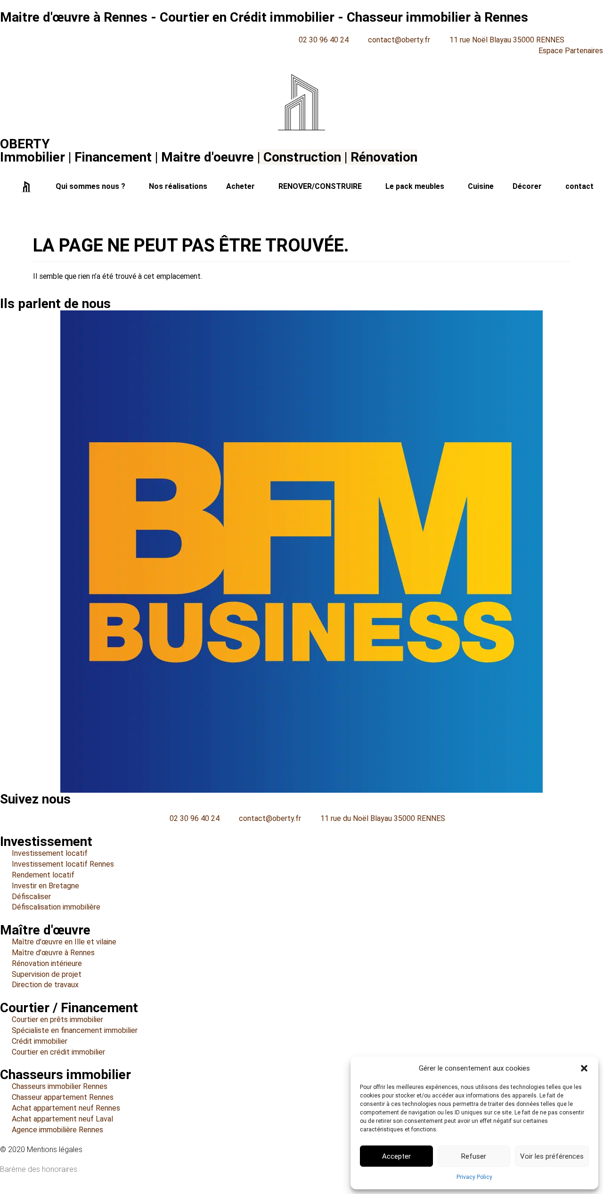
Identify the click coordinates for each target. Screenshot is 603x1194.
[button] (584, 1068)
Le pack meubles (414, 186)
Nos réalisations (178, 186)
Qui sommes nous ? (90, 186)
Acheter (240, 186)
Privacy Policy (474, 1177)
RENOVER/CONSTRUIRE (320, 186)
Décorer (527, 186)
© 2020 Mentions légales (41, 1149)
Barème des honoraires (38, 1169)
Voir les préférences (552, 1156)
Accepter (396, 1156)
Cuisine (481, 186)
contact (579, 186)
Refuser (473, 1156)
